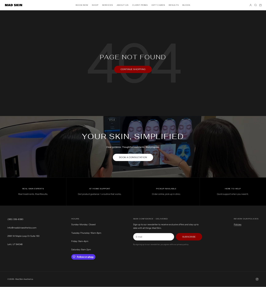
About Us (123, 5)
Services (107, 5)
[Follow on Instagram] (257, 279)
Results (174, 5)
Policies (237, 224)
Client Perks (140, 5)
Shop (95, 5)
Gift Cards (158, 5)
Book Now (82, 5)
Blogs (186, 5)
